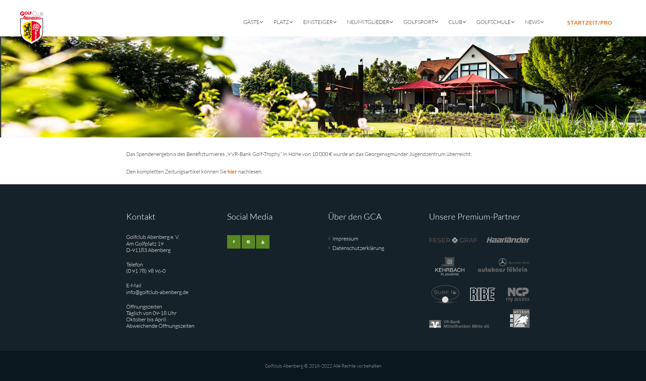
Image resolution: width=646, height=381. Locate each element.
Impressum (345, 238)
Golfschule (493, 22)
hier (232, 171)
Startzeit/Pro (589, 22)
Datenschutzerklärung (358, 248)
